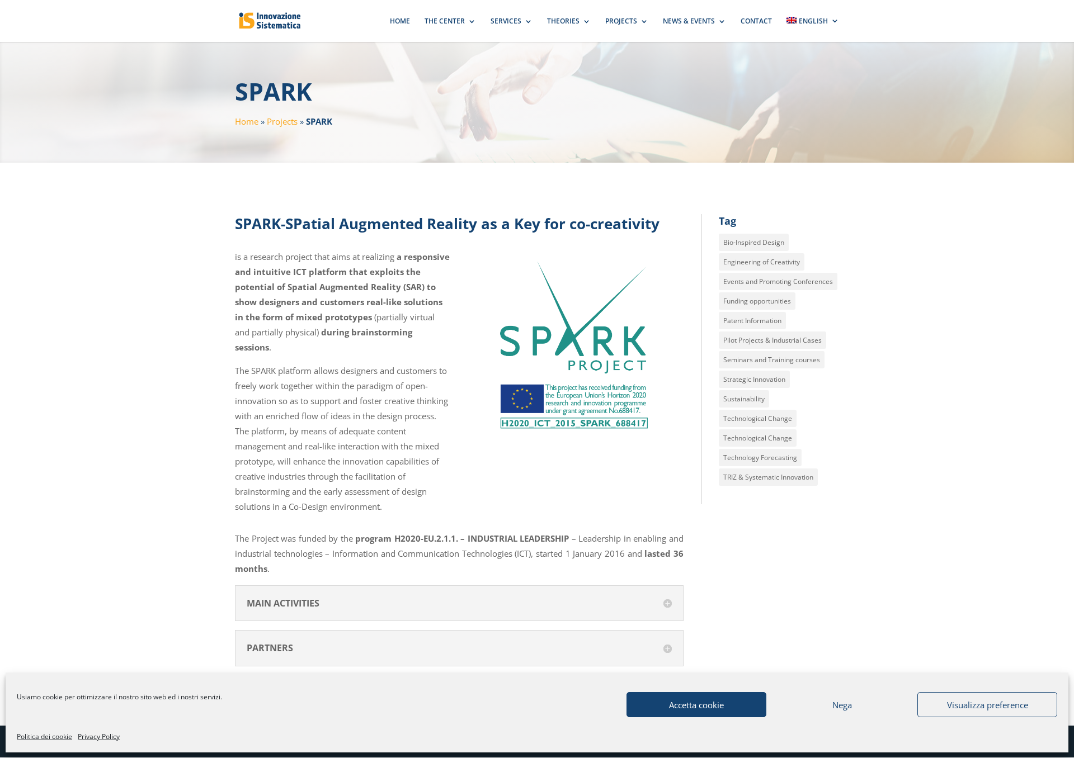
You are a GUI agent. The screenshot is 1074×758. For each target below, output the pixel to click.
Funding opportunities (757, 301)
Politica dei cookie (44, 736)
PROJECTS (621, 21)
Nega (842, 704)
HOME (400, 21)
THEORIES (563, 21)
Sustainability (744, 399)
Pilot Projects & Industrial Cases (772, 340)
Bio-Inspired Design (753, 242)
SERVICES (506, 21)
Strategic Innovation (754, 379)
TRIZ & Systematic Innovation (768, 477)
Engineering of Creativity (761, 262)
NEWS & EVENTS (689, 21)
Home (246, 121)
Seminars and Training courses (771, 359)
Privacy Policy (99, 736)
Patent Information (752, 320)
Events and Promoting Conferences (778, 281)
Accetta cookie (696, 704)
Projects (282, 121)
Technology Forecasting (760, 457)
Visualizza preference (987, 704)
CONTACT (756, 21)
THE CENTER (445, 21)
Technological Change (757, 418)
